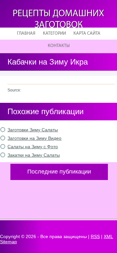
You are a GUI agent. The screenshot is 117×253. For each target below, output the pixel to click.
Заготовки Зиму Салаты (32, 129)
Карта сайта (86, 33)
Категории (54, 33)
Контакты (59, 45)
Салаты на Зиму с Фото (32, 146)
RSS (95, 236)
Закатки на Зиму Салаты (33, 155)
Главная (26, 33)
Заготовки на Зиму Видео (34, 138)
